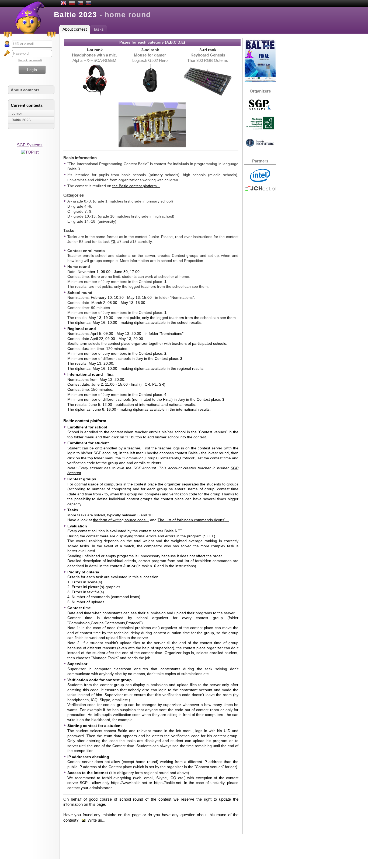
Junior (17, 113)
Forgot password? (30, 60)
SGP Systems (30, 145)
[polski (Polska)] (72, 3)
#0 (113, 241)
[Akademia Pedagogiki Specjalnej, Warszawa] (260, 128)
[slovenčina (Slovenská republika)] (89, 3)
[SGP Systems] (260, 108)
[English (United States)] (64, 3)
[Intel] (260, 180)
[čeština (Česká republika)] (80, 3)
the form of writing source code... (121, 520)
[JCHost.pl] (260, 190)
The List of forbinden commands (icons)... (193, 520)
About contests (25, 90)
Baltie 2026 (21, 120)
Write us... (95, 820)
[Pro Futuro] (260, 145)
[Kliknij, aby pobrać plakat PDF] (260, 80)
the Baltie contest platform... (136, 186)
